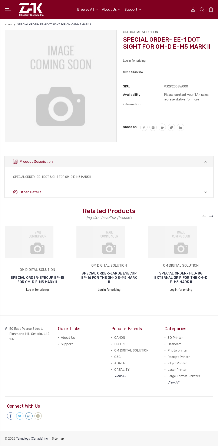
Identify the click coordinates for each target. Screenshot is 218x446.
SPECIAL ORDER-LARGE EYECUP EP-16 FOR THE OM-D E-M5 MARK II (109, 277)
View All (120, 376)
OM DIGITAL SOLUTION (131, 350)
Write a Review (133, 72)
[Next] (211, 216)
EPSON (119, 344)
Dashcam (174, 344)
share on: (130, 127)
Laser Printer (177, 370)
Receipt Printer (179, 357)
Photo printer (178, 350)
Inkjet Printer (177, 363)
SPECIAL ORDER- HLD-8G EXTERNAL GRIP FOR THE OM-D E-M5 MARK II (180, 277)
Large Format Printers (184, 376)
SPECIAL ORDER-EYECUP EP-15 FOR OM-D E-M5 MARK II (37, 280)
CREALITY (121, 370)
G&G (117, 357)
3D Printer (175, 338)
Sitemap (58, 438)
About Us (109, 9)
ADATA (119, 363)
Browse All (85, 9)
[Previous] (204, 216)
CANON (119, 338)
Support (131, 9)
